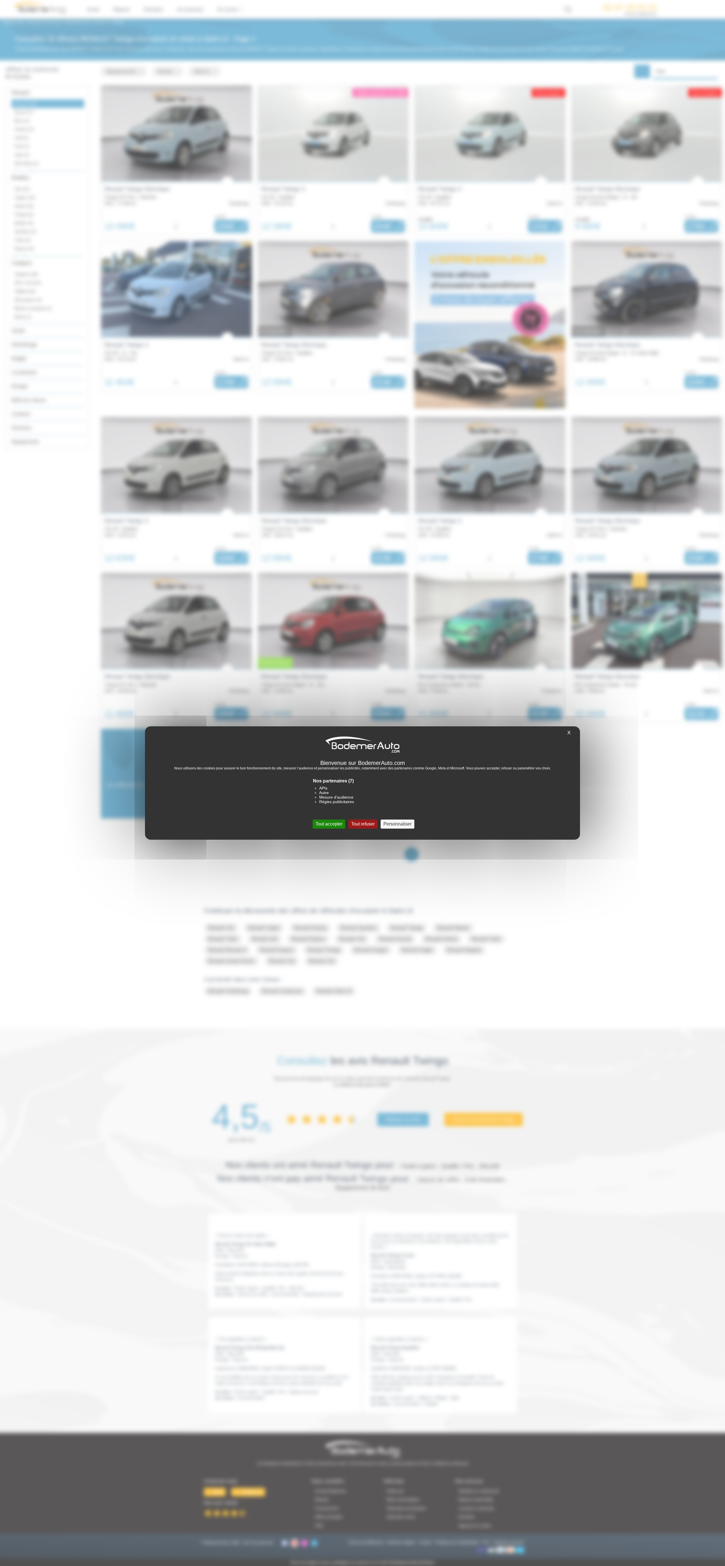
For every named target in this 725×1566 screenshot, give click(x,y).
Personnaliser (397, 824)
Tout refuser (363, 824)
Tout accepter (328, 824)
